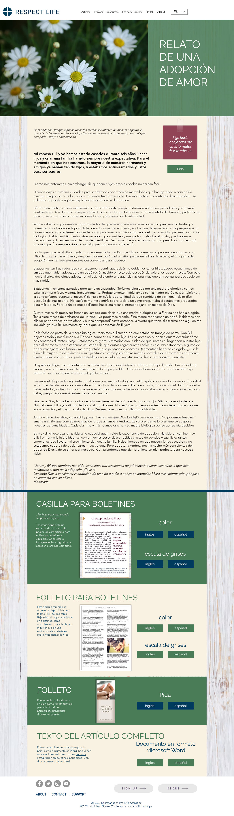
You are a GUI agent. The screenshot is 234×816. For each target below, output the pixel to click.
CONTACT (59, 794)
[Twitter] (48, 783)
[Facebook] (39, 783)
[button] (112, 12)
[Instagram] (57, 783)
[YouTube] (66, 783)
